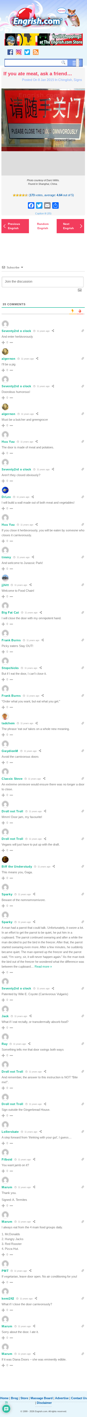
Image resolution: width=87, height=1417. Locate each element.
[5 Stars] (26, 195)
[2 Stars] (17, 195)
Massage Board (42, 1398)
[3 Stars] (20, 195)
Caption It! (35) (43, 213)
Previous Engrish (14, 226)
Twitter (27, 52)
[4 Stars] (23, 195)
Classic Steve (12, 778)
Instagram (18, 52)
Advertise (62, 1398)
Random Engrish (43, 226)
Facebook (10, 52)
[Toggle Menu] (77, 63)
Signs (78, 80)
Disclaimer (44, 1402)
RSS (35, 52)
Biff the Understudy (17, 866)
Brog (14, 1398)
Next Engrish (68, 226)
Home (4, 1398)
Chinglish (65, 80)
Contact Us (79, 1398)
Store (24, 1398)
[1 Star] (14, 195)
